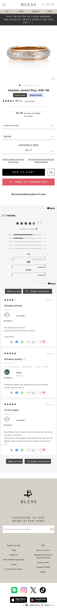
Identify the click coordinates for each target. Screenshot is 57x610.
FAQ (43, 545)
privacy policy (43, 562)
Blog (14, 550)
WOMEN (35, 11)
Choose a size (28, 145)
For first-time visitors (14, 569)
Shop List (14, 555)
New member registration (13, 560)
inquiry (43, 572)
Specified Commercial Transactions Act (43, 556)
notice (13, 564)
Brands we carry (14, 545)
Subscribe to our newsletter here (28, 519)
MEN (21, 11)
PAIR (50, 11)
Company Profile (43, 567)
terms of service (43, 550)
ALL (7, 11)
